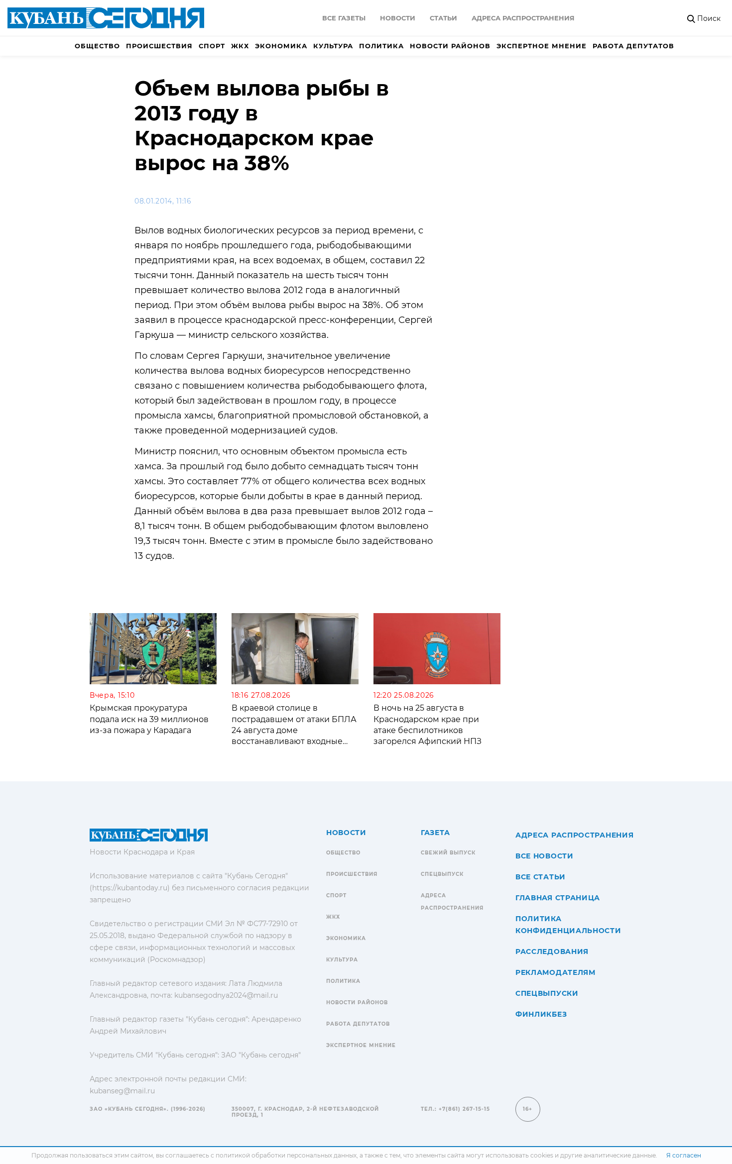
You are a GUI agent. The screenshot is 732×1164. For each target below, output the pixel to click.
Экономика (281, 46)
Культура (333, 46)
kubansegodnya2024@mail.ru (226, 995)
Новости (397, 18)
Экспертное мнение (541, 46)
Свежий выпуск (448, 852)
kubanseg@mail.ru (122, 1090)
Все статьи (540, 876)
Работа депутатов (633, 46)
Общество (97, 46)
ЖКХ (240, 46)
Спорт (212, 46)
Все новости (544, 855)
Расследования (552, 951)
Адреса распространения (523, 18)
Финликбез (541, 1014)
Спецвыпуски (547, 993)
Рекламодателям (555, 972)
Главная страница (557, 897)
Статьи (443, 18)
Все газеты (344, 18)
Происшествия (159, 46)
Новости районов (450, 46)
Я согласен (683, 1155)
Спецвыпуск (442, 874)
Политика (381, 46)
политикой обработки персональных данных (286, 1155)
